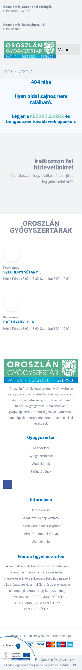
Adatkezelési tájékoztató (41, 518)
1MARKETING (69, 665)
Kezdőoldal (41, 448)
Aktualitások (41, 464)
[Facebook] (7, 484)
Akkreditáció (41, 542)
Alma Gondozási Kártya (41, 534)
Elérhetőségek (41, 472)
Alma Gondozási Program (41, 526)
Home (7, 71)
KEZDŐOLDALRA (47, 116)
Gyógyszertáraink (41, 456)
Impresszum (41, 510)
